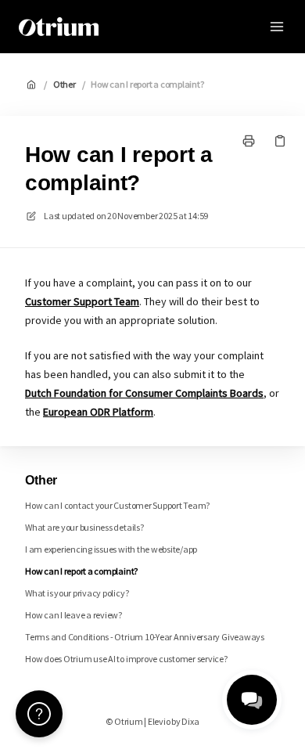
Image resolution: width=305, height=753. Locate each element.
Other (64, 84)
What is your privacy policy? (76, 593)
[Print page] (248, 140)
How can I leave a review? (73, 615)
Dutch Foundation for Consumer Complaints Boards (144, 393)
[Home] (59, 26)
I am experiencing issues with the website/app (111, 549)
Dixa (190, 721)
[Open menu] (276, 26)
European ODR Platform (98, 412)
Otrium (140, 26)
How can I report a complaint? (147, 84)
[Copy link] (279, 140)
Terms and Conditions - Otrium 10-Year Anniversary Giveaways (144, 637)
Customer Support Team (82, 301)
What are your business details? (84, 527)
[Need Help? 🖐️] (39, 713)
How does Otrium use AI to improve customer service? (126, 659)
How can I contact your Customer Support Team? (117, 505)
